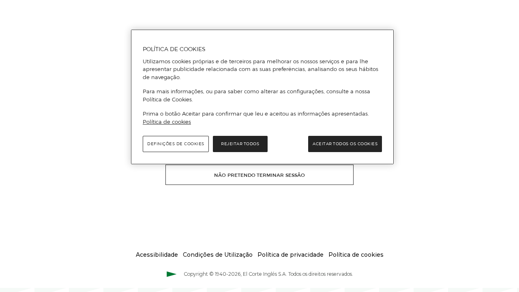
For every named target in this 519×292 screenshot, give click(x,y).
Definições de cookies (175, 143)
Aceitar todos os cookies (345, 143)
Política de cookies (167, 121)
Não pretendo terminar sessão (259, 175)
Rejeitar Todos (240, 143)
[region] (262, 97)
